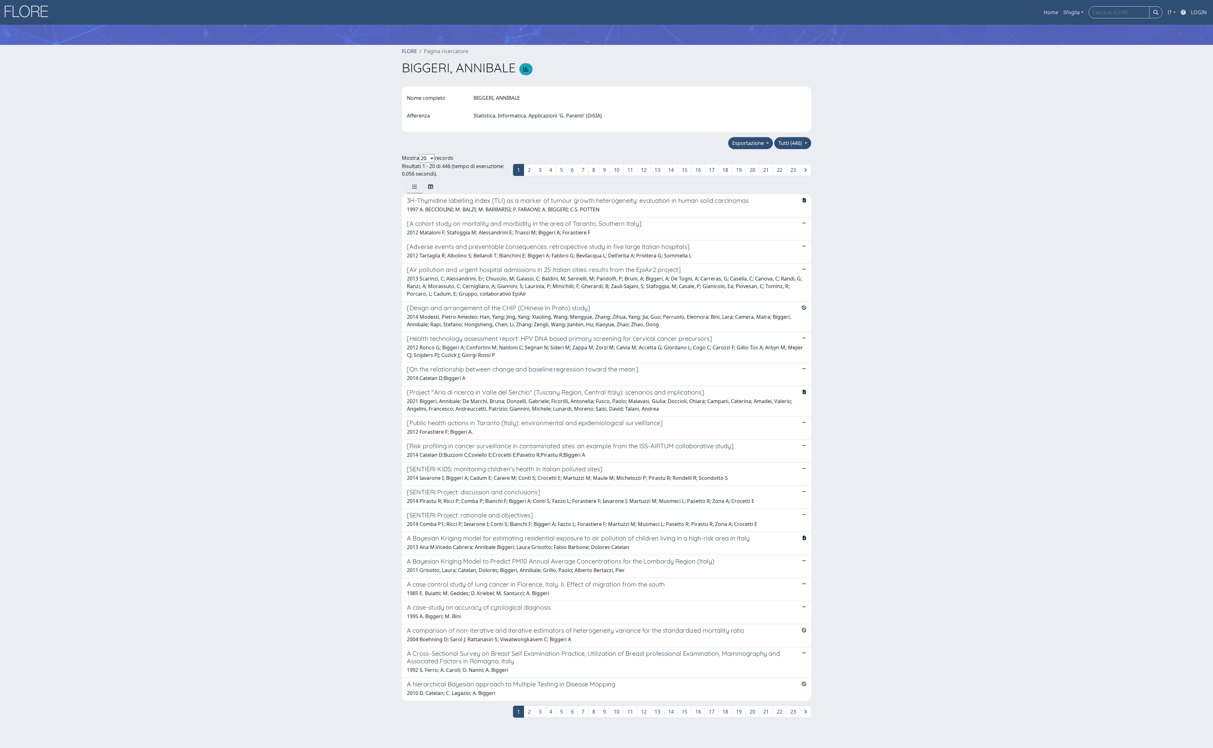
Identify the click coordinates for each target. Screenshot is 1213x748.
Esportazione (748, 143)
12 (644, 169)
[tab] (415, 186)
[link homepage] (29, 12)
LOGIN (1199, 12)
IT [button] (1170, 12)
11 (630, 169)
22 (779, 169)
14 (671, 169)
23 (793, 169)
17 (712, 169)
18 (725, 169)
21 (766, 169)
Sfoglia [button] (1071, 12)
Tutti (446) (790, 143)
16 (698, 169)
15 (684, 169)
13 (657, 169)
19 (739, 169)
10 (616, 169)
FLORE (409, 51)
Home (1051, 12)
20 (752, 169)
